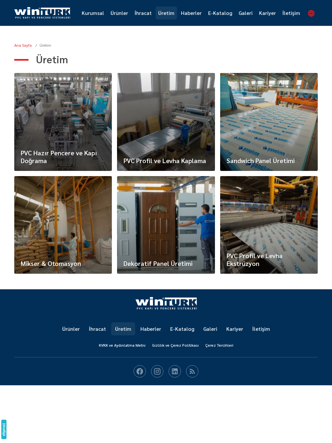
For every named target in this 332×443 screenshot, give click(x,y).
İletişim (291, 12)
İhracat (143, 12)
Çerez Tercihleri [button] (219, 345)
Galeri (246, 12)
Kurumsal (93, 12)
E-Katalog (220, 12)
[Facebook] (140, 371)
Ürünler (119, 12)
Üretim (166, 12)
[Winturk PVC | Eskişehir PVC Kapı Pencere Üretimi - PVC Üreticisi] (166, 303)
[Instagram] (157, 371)
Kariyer (267, 12)
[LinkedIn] (175, 371)
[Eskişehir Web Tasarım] (3, 429)
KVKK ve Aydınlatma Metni (122, 345)
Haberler (191, 12)
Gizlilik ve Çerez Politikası (175, 345)
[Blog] (192, 371)
